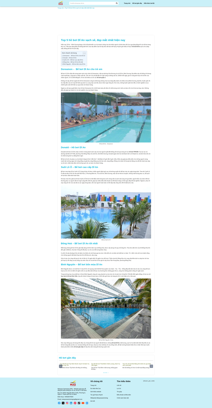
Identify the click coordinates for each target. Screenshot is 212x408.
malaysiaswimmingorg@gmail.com (72, 399)
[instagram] (67, 404)
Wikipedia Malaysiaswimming (99, 398)
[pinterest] (75, 404)
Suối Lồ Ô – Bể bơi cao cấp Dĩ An (73, 60)
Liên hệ (119, 385)
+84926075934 (68, 396)
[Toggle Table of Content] (83, 53)
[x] (63, 404)
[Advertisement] (106, 21)
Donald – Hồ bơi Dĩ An (70, 58)
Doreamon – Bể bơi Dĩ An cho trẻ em (74, 55)
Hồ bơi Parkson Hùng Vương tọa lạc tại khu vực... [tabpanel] (74, 365)
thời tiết (92, 401)
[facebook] (59, 404)
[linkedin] (71, 404)
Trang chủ (127, 3)
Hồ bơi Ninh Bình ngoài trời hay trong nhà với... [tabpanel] (105, 365)
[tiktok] (79, 404)
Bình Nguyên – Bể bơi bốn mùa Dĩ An (74, 64)
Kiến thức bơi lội (149, 3)
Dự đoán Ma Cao (95, 388)
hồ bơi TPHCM (133, 152)
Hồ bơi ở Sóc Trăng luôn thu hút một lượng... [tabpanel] (136, 365)
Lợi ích (119, 388)
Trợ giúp (119, 391)
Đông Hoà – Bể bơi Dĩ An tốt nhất (73, 62)
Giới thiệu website (95, 391)
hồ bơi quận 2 (101, 77)
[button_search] (117, 3)
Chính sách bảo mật (123, 398)
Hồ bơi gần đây (137, 3)
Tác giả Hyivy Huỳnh (96, 394)
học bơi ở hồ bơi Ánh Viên (69, 276)
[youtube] (82, 404)
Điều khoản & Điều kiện (124, 394)
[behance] (86, 404)
